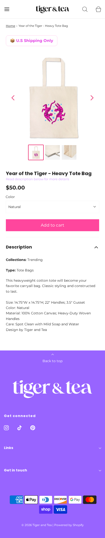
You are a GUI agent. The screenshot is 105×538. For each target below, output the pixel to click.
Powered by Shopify (69, 525)
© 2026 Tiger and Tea (36, 525)
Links (8, 447)
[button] (52, 247)
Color (10, 197)
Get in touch (15, 470)
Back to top (52, 361)
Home (10, 26)
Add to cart (52, 225)
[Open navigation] (6, 9)
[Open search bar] (85, 9)
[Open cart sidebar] (98, 9)
